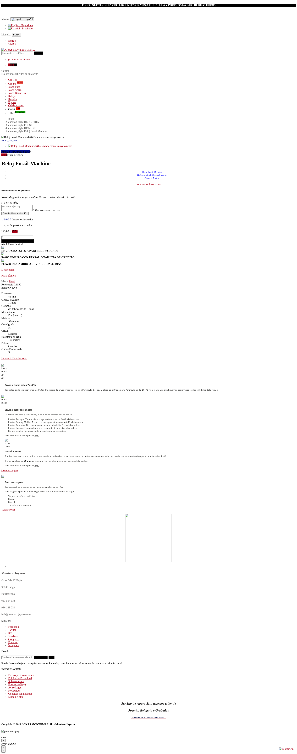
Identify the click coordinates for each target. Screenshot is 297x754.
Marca (4, 281)
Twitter (12, 629)
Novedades (14, 690)
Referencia (7, 284)
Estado (5, 287)
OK (51, 657)
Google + (13, 639)
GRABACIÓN (9, 203)
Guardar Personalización (15, 213)
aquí (37, 435)
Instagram (13, 645)
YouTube (13, 636)
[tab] (148, 269)
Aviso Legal (14, 687)
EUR (12, 40)
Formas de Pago (17, 684)
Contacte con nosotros (20, 693)
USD (12, 43)
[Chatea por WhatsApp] (286, 748)
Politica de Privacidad (20, 678)
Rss (10, 632)
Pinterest (13, 642)
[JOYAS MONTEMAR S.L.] (18, 49)
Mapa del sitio (16, 696)
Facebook (13, 626)
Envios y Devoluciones (21, 675)
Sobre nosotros (16, 681)
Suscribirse (40, 657)
